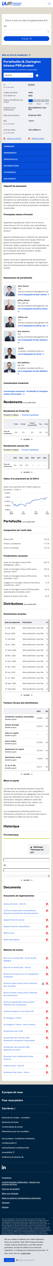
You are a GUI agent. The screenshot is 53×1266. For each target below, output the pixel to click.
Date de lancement (11, 115)
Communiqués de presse (12, 1127)
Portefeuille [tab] (11, 159)
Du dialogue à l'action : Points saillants (19, 1024)
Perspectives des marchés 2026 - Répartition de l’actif (17, 1048)
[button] (25, 1260)
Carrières (7, 1108)
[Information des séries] (37, 75)
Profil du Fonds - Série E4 (14, 1066)
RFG (5, 121)
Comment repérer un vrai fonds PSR (18, 1011)
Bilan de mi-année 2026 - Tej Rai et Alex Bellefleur (20, 959)
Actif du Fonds (9, 130)
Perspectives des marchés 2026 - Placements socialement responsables (19, 1039)
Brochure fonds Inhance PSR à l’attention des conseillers (20, 984)
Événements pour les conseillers (15, 1131)
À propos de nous (12, 1092)
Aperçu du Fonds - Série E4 (15, 904)
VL (4, 85)
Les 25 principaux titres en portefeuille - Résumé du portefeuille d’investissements (21, 911)
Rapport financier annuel (14, 920)
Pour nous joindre (12, 1100)
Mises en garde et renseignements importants (21, 1198)
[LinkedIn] (4, 1167)
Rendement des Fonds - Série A (16, 1072)
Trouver (25, 38)
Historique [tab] (10, 172)
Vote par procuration (11, 1189)
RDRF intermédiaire (12, 939)
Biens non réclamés (10, 1193)
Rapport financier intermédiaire (17, 926)
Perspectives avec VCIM (13, 1031)
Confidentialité (8, 1143)
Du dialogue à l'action (12, 1018)
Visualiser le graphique (30, 415)
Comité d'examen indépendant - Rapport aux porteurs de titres (21, 1183)
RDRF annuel (9, 933)
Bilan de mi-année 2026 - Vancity (17, 967)
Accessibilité (7, 1152)
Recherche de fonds (10, 1122)
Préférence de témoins (11, 1157)
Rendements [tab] (10, 153)
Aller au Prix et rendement (15, 55)
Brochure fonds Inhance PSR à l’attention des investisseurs (20, 994)
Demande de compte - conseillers (16, 1117)
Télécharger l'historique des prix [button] (37, 849)
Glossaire (6, 1202)
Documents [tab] (10, 178)
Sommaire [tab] (9, 146)
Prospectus (6, 1178)
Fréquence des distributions (10, 109)
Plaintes (5, 1207)
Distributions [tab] (11, 166)
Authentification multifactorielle (15, 1148)
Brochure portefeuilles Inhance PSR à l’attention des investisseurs (19, 1003)
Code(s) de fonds (10, 93)
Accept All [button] (9, 1260)
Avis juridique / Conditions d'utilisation (18, 1138)
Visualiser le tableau (11, 415)
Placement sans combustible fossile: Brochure (19, 1057)
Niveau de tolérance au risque (13, 101)
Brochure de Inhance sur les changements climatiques (21, 975)
